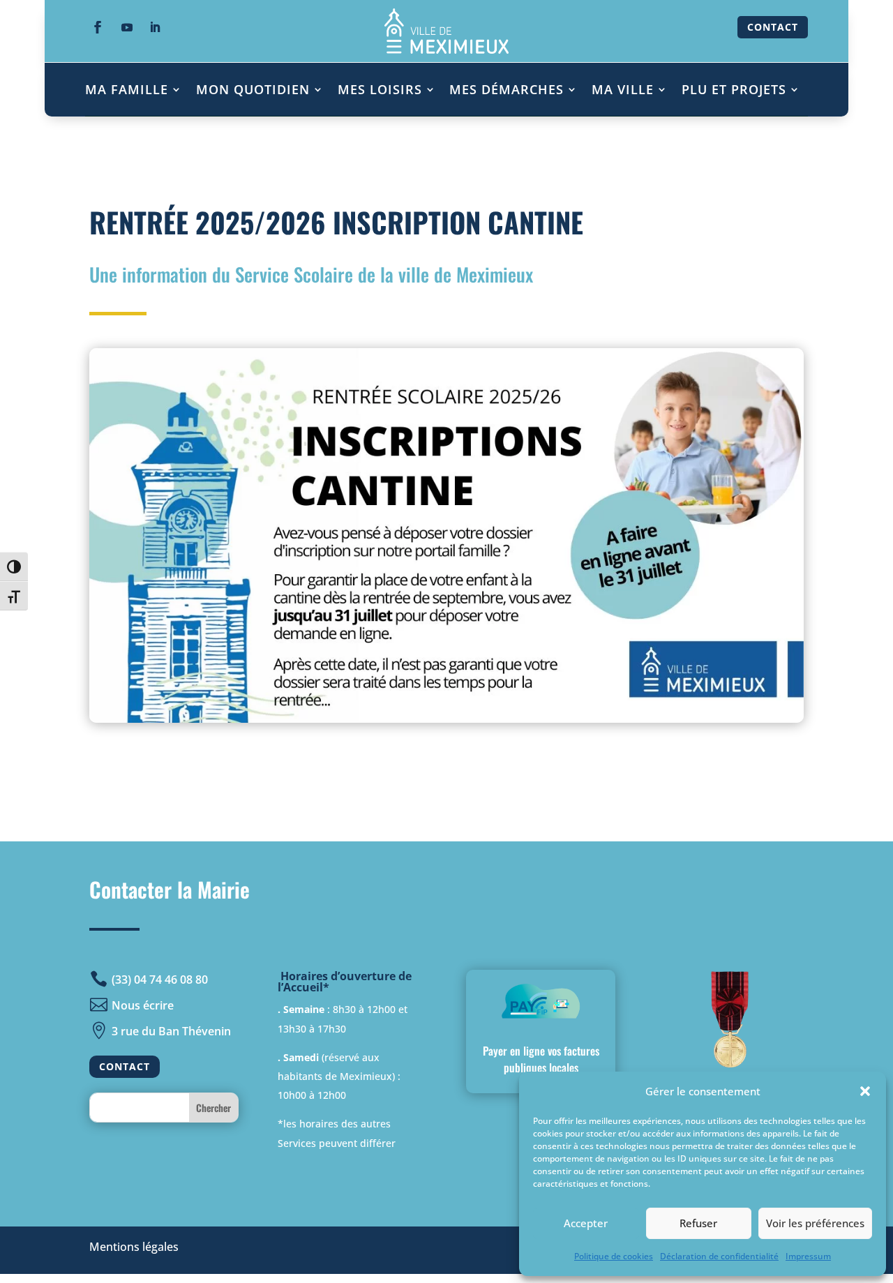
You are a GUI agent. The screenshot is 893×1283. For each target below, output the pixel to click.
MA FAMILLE (126, 89)
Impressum (808, 1256)
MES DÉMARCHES (506, 89)
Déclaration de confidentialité (719, 1256)
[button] (865, 1091)
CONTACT (772, 26)
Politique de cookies (613, 1256)
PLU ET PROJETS (734, 89)
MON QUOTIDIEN (253, 89)
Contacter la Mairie (169, 889)
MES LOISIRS (380, 89)
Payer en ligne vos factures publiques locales (541, 1059)
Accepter (586, 1223)
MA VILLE (623, 89)
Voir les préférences (815, 1223)
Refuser (698, 1223)
